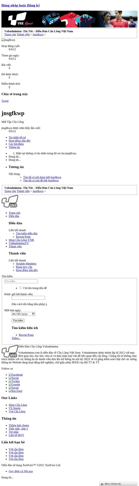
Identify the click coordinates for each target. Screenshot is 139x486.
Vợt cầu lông (16, 449)
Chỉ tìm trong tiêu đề (34, 288)
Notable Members (26, 263)
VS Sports (14, 408)
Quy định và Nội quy (21, 471)
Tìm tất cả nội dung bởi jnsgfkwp (42, 177)
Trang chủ (14, 212)
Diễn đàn (14, 216)
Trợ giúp (13, 431)
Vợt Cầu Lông (17, 411)
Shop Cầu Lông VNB (21, 239)
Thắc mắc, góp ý (18, 428)
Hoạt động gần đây (20, 140)
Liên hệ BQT (16, 435)
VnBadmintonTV (19, 243)
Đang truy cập (24, 266)
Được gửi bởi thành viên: (18, 294)
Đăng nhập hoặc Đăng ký (20, 5)
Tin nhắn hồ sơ (17, 137)
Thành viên (15, 246)
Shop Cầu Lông (18, 404)
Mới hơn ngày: (12, 310)
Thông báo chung (19, 425)
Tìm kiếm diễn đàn (26, 233)
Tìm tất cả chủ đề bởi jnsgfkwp (41, 180)
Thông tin (14, 147)
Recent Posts (23, 236)
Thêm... (16, 338)
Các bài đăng (16, 143)
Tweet (5, 100)
